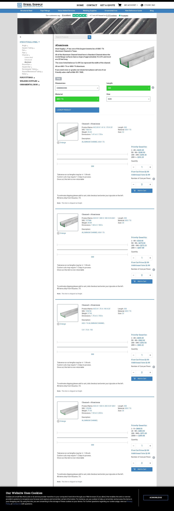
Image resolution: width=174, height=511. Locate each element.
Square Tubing (27, 48)
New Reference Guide (133, 11)
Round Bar (26, 64)
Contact (92, 5)
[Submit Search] (89, 37)
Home (80, 5)
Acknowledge (156, 497)
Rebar (24, 74)
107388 (88, 220)
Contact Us (17, 504)
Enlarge (63, 143)
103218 (88, 311)
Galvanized (28, 60)
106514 (88, 130)
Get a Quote (107, 5)
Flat (23, 50)
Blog (152, 11)
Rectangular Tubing (29, 69)
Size (108, 94)
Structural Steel (26, 11)
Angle (24, 45)
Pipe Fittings (45, 11)
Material (59, 94)
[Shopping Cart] (119, 5)
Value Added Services (66, 11)
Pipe (23, 53)
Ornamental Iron (111, 11)
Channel (25, 55)
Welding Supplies (90, 11)
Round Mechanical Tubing (31, 71)
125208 (88, 408)
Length (110, 83)
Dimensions (60, 83)
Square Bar (26, 67)
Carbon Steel (29, 57)
